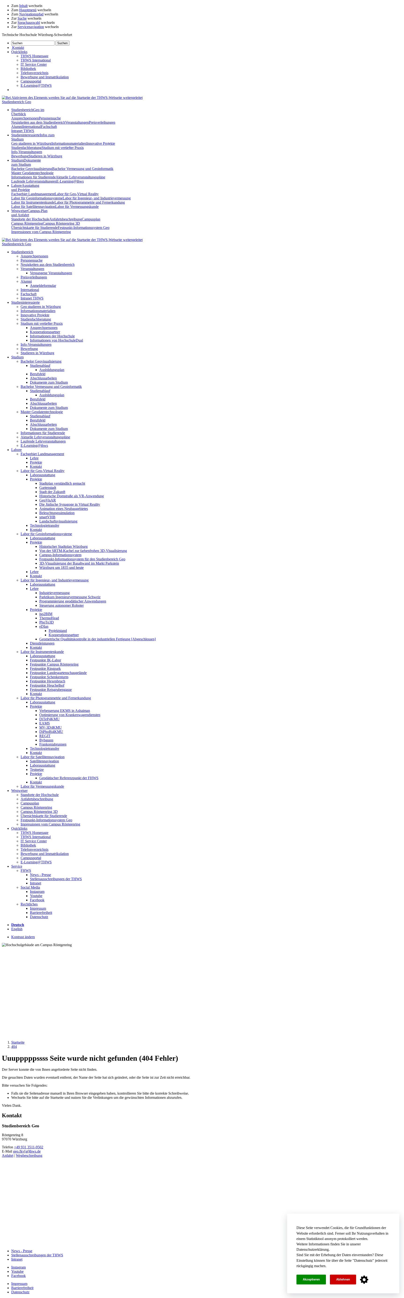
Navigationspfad (31, 14)
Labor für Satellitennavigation (33, 207)
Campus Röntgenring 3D (61, 223)
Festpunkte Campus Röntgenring (54, 664)
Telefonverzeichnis (34, 73)
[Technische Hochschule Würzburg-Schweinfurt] (72, 98)
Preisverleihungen (102, 122)
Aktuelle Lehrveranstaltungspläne (80, 177)
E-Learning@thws (70, 181)
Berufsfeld (37, 374)
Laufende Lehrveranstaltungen (33, 181)
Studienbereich (22, 252)
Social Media (30, 887)
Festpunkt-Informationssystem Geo (83, 228)
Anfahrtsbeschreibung (65, 219)
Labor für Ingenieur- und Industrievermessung (97, 198)
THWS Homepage (34, 56)
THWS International (36, 60)
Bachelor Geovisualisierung (31, 169)
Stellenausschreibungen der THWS (56, 879)
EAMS (44, 723)
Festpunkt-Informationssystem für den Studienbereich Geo (82, 559)
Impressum (38, 908)
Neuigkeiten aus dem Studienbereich (38, 122)
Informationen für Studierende (33, 177)
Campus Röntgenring (27, 223)
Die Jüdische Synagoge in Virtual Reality (69, 504)
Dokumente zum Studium (49, 382)
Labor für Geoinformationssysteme (37, 198)
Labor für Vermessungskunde (77, 207)
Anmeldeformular (43, 286)
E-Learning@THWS (36, 85)
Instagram (37, 892)
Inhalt (23, 6)
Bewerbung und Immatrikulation (45, 77)
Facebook (37, 900)
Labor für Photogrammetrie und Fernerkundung (89, 202)
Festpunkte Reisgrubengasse (51, 690)
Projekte (36, 462)
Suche (22, 18)
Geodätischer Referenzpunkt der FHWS (68, 778)
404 (14, 1047)
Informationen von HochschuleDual (56, 340)
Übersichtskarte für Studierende (34, 228)
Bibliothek (28, 69)
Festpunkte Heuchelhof (47, 685)
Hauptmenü (27, 10)
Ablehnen (343, 1279)
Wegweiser (19, 791)
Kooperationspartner (45, 332)
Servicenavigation (31, 27)
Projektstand (58, 631)
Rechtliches (29, 904)
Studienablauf (40, 366)
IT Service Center (34, 64)
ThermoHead (49, 618)
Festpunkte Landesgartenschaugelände (58, 673)
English (16, 929)
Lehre (34, 458)
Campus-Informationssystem (60, 555)
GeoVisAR (47, 500)
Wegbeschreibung (29, 1155)
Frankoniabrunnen (52, 744)
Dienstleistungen (42, 643)
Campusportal (31, 81)
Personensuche (50, 118)
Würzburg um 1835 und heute (61, 568)
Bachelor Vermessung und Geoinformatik (82, 169)
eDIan (43, 626)
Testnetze (37, 770)
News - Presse (40, 875)
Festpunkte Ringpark (45, 669)
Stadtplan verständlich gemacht (62, 483)
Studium (26, 162)
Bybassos (46, 740)
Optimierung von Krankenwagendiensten (69, 715)
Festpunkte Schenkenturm (49, 677)
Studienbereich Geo (16, 102)
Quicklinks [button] (19, 52)
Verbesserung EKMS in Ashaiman (64, 711)
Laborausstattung (42, 475)
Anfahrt (7, 1155)
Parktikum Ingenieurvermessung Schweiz (70, 597)
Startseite (18, 1042)
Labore (25, 188)
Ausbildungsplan (51, 370)
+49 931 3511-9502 (28, 1147)
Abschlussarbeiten (43, 378)
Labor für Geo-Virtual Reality (77, 194)
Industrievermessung (54, 593)
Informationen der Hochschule (52, 336)
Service (16, 866)
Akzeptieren (311, 1279)
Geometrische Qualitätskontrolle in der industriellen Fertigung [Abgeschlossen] (97, 639)
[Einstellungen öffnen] (364, 1279)
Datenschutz (363, 1260)
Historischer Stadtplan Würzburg (63, 546)
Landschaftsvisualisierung (58, 521)
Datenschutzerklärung (312, 1249)
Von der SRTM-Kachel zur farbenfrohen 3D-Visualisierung (83, 551)
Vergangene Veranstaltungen (51, 273)
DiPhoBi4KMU (51, 732)
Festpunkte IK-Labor (45, 660)
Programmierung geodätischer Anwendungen (72, 601)
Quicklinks (19, 828)
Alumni (16, 127)
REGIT (44, 736)
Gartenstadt (47, 488)
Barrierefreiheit (41, 913)
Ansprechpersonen (25, 118)
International (31, 127)
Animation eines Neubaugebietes (63, 509)
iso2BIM (45, 614)
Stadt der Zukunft (52, 492)
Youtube (36, 896)
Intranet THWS (22, 131)
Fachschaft (49, 127)
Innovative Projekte (100, 143)
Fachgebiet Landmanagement (33, 194)
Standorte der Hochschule (30, 219)
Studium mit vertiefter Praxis (63, 148)
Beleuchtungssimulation (57, 513)
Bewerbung (20, 156)
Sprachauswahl (29, 23)
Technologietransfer (44, 525)
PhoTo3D (46, 622)
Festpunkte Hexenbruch (47, 681)
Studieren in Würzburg (45, 156)
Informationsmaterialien (68, 143)
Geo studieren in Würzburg (31, 143)
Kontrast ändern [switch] (23, 937)
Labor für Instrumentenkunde (32, 202)
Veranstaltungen (77, 122)
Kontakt (36, 467)
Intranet (35, 883)
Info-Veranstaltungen (26, 152)
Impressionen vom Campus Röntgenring (41, 232)
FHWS (26, 871)
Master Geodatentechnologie (32, 173)
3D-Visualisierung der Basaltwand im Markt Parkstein (79, 563)
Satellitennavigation (44, 761)
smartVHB (47, 517)
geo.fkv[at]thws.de (27, 1151)
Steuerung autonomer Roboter (61, 605)
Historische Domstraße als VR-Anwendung (71, 496)
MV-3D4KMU (50, 727)
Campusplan (91, 219)
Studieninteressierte (25, 302)
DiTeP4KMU (49, 719)
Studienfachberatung (26, 148)
